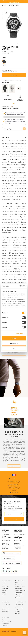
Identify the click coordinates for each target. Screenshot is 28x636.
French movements (6, 604)
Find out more (14, 466)
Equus (3, 595)
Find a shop (17, 611)
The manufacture (5, 617)
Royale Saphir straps (19, 595)
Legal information (11, 630)
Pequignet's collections (7, 580)
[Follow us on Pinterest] (9, 571)
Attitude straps (18, 592)
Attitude (4, 590)
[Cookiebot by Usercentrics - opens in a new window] (19, 286)
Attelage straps (18, 584)
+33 (17, 540)
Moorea (3, 594)
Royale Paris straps (19, 594)
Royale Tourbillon (5, 586)
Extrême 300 (4, 592)
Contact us (14, 75)
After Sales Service (19, 604)
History (3, 619)
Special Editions (5, 623)
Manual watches (5, 609)
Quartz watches (5, 611)
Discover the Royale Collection (14, 353)
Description (5, 137)
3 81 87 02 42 (20, 540)
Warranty (17, 606)
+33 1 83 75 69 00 (7, 540)
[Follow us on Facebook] (3, 571)
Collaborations (5, 625)
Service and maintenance (20, 602)
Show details (19, 333)
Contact (4, 630)
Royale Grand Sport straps (20, 590)
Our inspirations (18, 597)
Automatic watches (6, 607)
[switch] (24, 317)
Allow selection (14, 343)
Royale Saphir (5, 588)
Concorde (4, 583)
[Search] (5, 5)
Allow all (14, 338)
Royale (3, 584)
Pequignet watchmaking (7, 621)
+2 (19, 88)
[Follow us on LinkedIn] (16, 571)
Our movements (5, 602)
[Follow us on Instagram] (6, 571)
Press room (17, 613)
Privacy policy (13, 631)
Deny (14, 348)
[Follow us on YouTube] (13, 572)
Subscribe (14, 519)
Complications (5, 606)
